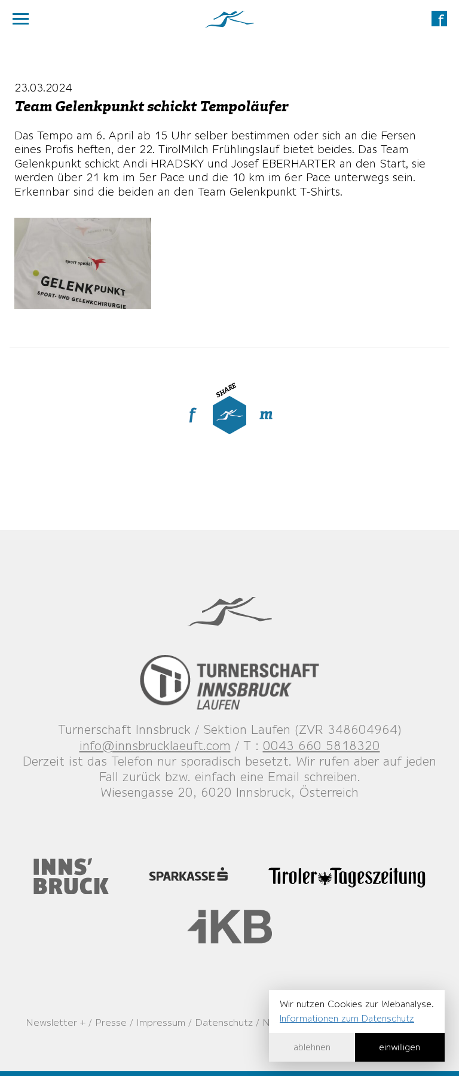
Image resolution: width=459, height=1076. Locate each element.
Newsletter (51, 1022)
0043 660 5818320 (321, 745)
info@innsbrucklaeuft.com (155, 745)
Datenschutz (224, 1022)
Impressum (160, 1022)
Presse (111, 1022)
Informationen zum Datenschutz (347, 1018)
